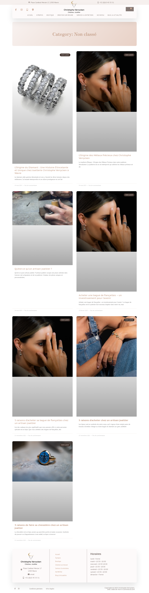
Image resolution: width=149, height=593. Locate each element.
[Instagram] (18, 588)
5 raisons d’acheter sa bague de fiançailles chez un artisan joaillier (41, 422)
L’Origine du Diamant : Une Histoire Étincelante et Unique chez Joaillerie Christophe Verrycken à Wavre (42, 170)
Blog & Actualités (115, 15)
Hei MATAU (100, 15)
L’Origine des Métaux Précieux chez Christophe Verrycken (105, 157)
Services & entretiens (85, 15)
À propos (39, 15)
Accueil (30, 15)
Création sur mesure (65, 15)
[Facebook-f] (14, 588)
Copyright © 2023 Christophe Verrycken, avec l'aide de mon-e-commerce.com (120, 588)
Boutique (50, 15)
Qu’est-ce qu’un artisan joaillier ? (33, 268)
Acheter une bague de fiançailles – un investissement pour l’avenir (100, 297)
